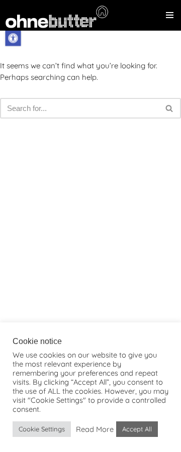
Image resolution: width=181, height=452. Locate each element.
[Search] (169, 108)
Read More (95, 429)
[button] (13, 38)
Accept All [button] (137, 429)
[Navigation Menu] (169, 15)
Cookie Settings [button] (42, 429)
